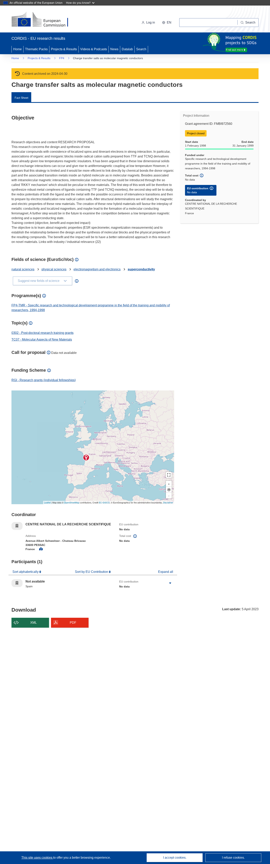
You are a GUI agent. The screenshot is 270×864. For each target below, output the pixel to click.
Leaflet (47, 502)
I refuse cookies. (233, 857)
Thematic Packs (36, 49)
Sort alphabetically (25, 571)
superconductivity (141, 269)
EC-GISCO (104, 502)
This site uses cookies (37, 857)
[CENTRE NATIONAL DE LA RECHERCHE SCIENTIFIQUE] (86, 457)
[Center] (169, 490)
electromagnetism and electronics (97, 269)
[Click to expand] (170, 583)
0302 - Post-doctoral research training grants (42, 332)
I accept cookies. (174, 857)
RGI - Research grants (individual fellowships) (43, 380)
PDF (73, 622)
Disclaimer (168, 502)
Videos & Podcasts (93, 49)
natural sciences (22, 269)
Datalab (127, 49)
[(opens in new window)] (43, 20)
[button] (167, 22)
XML (33, 622)
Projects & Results (64, 49)
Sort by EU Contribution (92, 571)
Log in (150, 22)
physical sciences (54, 269)
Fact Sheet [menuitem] (21, 97)
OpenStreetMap (71, 502)
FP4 (61, 58)
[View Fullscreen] (169, 475)
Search (141, 49)
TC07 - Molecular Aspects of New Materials (41, 339)
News (114, 49)
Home (17, 49)
